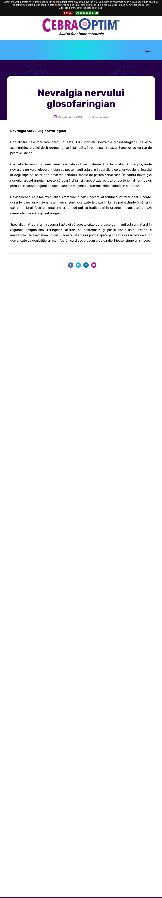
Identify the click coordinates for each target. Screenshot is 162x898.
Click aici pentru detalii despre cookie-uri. (81, 8)
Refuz (68, 12)
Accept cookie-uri (87, 12)
